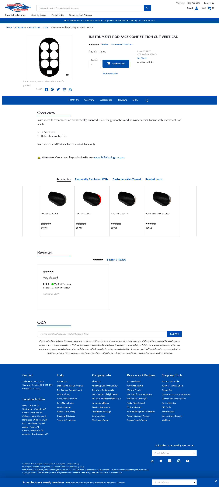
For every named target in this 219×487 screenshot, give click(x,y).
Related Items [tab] (153, 179)
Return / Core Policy (66, 411)
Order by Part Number (80, 15)
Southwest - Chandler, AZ (34, 409)
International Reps (100, 403)
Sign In (190, 8)
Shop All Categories (15, 15)
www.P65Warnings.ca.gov (109, 157)
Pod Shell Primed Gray (158, 213)
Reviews (122, 99)
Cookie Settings (73, 464)
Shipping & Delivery (66, 416)
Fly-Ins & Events (134, 407)
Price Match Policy (65, 403)
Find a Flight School (136, 403)
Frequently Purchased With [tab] (91, 179)
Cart (208, 8)
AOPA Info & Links (135, 385)
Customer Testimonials (103, 390)
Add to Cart (117, 63)
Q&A (135, 99)
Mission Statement (101, 407)
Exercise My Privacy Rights (54, 464)
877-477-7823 (194, 3)
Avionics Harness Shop (172, 385)
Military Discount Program (138, 416)
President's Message (101, 411)
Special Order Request (172, 416)
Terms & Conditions (66, 420)
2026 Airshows (133, 381)
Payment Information (67, 398)
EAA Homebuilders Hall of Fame (106, 398)
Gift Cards (166, 407)
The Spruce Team (100, 420)
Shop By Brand (38, 15)
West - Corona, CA (30, 405)
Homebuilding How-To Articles (141, 411)
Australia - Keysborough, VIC (35, 434)
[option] (49, 57)
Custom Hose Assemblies (174, 398)
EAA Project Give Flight (137, 398)
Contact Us (209, 3)
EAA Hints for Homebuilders (139, 394)
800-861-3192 (46, 385)
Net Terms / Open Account (69, 390)
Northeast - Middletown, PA (34, 419)
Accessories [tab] (64, 179)
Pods (46, 27)
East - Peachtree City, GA (33, 423)
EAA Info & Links (134, 390)
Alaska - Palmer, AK (30, 427)
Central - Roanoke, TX (32, 412)
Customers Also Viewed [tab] (127, 179)
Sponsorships (98, 416)
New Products (168, 411)
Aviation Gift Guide (170, 381)
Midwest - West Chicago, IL (34, 416)
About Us (96, 381)
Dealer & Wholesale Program (70, 385)
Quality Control (64, 407)
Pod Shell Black (49, 213)
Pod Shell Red (83, 213)
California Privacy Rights (32, 464)
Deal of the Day (169, 403)
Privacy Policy (78, 467)
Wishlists (180, 3)
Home (9, 27)
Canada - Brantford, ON (33, 430)
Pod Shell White (120, 213)
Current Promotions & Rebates (176, 394)
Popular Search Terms (137, 420)
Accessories (34, 27)
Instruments (20, 27)
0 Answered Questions (122, 44)
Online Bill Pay (63, 394)
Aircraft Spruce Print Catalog (104, 385)
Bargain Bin (167, 390)
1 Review (104, 44)
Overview (89, 99)
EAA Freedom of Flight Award (105, 394)
